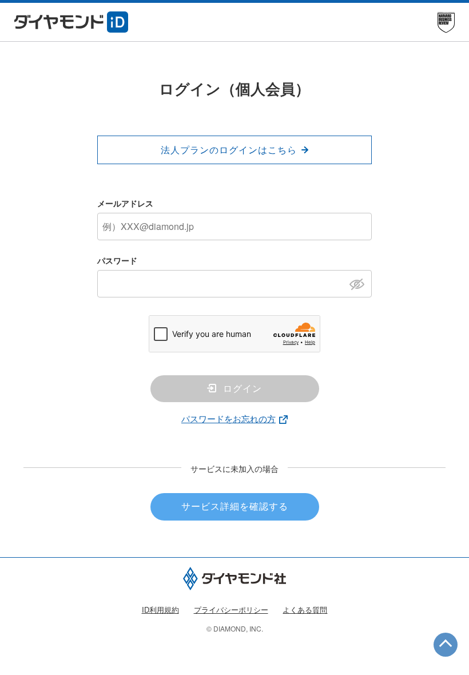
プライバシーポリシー (231, 609)
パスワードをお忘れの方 (228, 418)
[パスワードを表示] (360, 283)
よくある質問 (305, 609)
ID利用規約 (160, 609)
